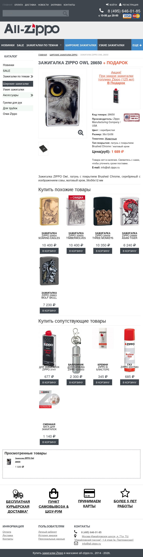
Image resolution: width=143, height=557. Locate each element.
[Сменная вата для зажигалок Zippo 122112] (49, 404)
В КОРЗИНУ (49, 251)
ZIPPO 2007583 (129, 366)
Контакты (69, 4)
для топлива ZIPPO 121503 (76, 367)
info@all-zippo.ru (91, 543)
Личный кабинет (47, 531)
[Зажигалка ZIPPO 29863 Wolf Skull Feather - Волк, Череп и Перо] (49, 273)
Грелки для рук (12, 102)
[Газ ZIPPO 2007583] (129, 344)
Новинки (7, 45)
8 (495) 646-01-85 (124, 11)
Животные (111, 138)
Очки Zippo (10, 114)
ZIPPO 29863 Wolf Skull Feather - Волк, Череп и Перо (49, 297)
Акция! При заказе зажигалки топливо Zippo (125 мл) (116, 77)
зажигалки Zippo (52, 553)
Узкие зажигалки (111, 45)
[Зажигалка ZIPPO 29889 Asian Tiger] (129, 213)
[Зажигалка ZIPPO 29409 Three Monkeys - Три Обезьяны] (103, 213)
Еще (136, 45)
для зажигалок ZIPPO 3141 (49, 367)
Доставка (30, 4)
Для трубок (10, 108)
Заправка (56, 4)
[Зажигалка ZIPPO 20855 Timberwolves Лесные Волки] (76, 213)
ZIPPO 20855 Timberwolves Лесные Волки (76, 236)
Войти (113, 4)
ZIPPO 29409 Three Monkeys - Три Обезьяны (102, 236)
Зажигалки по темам (42, 45)
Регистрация (130, 4)
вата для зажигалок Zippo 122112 (49, 427)
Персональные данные (51, 538)
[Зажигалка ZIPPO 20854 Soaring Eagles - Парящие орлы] (49, 213)
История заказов (47, 535)
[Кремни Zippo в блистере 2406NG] (103, 344)
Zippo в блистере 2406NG (102, 368)
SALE (20, 45)
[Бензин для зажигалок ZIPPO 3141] (49, 344)
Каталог (10, 56)
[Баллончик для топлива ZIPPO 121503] (76, 344)
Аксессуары (10, 95)
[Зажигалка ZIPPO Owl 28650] (62, 101)
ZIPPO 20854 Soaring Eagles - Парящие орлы (49, 236)
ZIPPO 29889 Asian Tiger (129, 235)
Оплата (18, 4)
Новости (43, 4)
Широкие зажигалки (80, 45)
